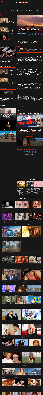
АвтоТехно (35, 10)
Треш (26, 10)
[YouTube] (25, 6)
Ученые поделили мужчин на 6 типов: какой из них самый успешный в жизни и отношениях (29, 190)
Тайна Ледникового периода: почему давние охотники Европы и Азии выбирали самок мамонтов (8, 95)
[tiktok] (18, 6)
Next (41, 10)
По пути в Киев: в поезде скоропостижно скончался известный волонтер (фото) (6, 126)
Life (9, 10)
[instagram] (15, 6)
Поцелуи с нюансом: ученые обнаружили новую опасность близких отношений (33, 50)
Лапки (21, 10)
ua (37, 1)
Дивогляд (37, 42)
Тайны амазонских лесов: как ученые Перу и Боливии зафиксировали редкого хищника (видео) (8, 98)
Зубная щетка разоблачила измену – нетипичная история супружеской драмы (38, 190)
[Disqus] (30, 167)
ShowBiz (30, 10)
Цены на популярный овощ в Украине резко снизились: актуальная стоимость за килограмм (12, 30)
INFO (40, 10)
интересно (34, 149)
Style (12, 10)
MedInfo (16, 10)
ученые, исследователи (27, 149)
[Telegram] (21, 6)
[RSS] (28, 6)
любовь (20, 149)
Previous (2, 10)
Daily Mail (24, 43)
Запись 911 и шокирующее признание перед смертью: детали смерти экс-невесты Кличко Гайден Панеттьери (11, 22)
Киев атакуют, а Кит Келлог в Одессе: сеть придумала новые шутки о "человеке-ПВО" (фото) (8, 114)
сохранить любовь (28, 109)
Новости (5, 10)
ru (39, 1)
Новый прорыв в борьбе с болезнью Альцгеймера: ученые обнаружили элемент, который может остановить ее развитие (23, 142)
